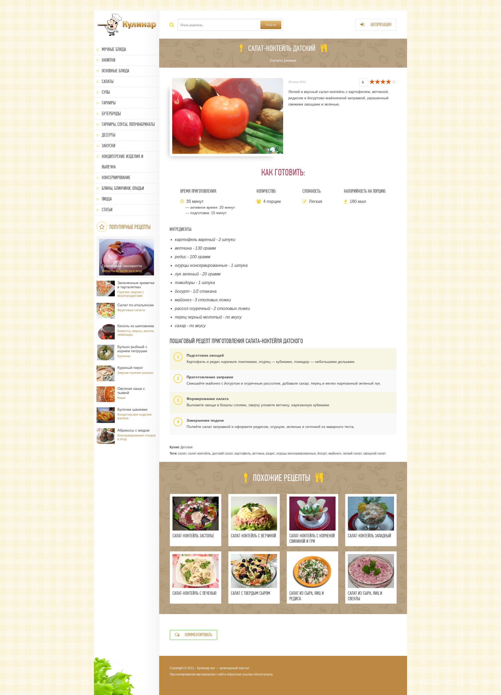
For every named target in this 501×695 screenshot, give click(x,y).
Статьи (107, 210)
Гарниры (109, 103)
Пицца (107, 199)
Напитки (108, 60)
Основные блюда (115, 71)
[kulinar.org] (126, 24)
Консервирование (116, 177)
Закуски (108, 146)
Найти (271, 25)
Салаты (108, 81)
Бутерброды (111, 113)
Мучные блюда (114, 49)
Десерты (108, 135)
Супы (106, 92)
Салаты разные (283, 60)
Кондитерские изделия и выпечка (122, 162)
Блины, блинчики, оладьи (123, 188)
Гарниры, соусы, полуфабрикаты (128, 124)
